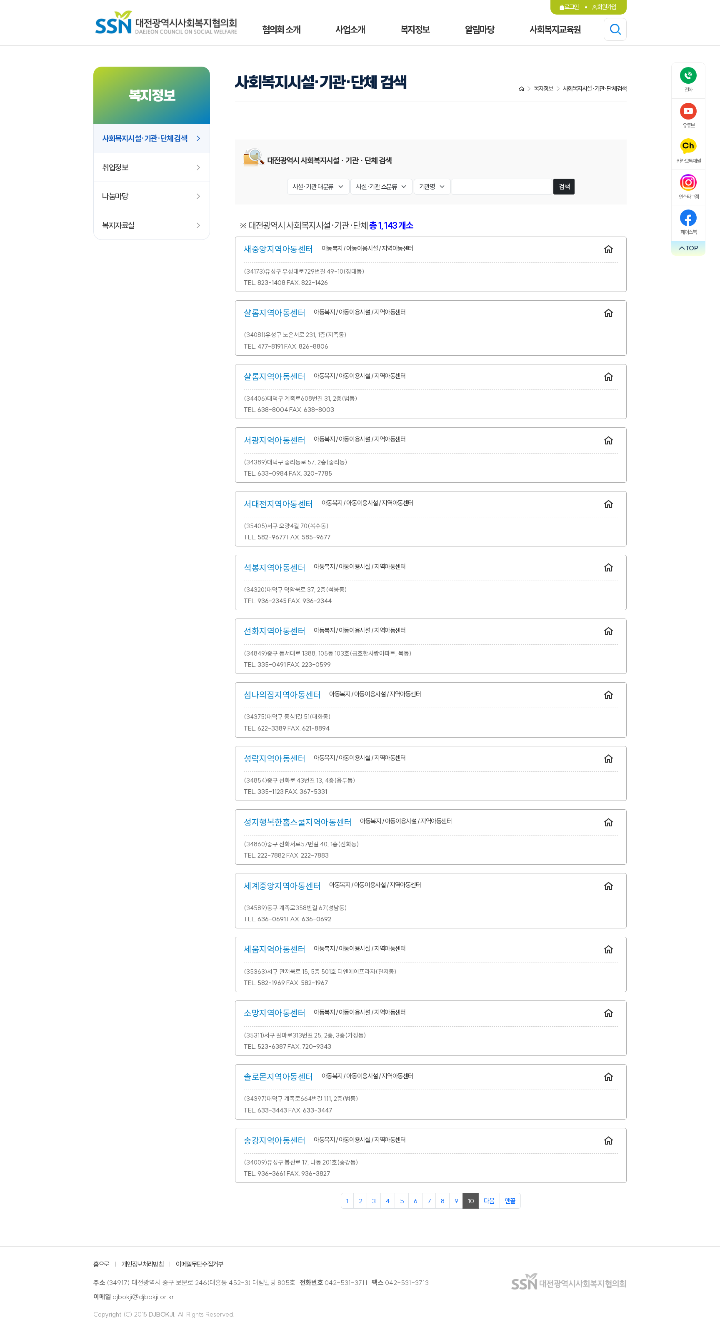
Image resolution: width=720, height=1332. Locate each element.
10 (470, 1201)
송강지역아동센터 (274, 1140)
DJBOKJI (161, 1314)
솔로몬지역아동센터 (278, 1076)
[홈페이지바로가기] (608, 250)
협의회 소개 (281, 29)
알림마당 (479, 29)
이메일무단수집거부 (199, 1264)
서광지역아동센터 (274, 440)
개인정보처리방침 (142, 1264)
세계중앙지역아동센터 (282, 886)
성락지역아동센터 (274, 758)
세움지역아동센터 (274, 949)
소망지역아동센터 (274, 1013)
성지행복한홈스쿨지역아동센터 (298, 822)
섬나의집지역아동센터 (282, 694)
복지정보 (415, 29)
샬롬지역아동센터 (274, 312)
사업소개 (350, 29)
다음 (489, 1201)
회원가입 (606, 7)
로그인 (571, 7)
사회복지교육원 (555, 29)
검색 (564, 186)
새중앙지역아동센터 (278, 249)
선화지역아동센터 (274, 631)
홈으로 (101, 1264)
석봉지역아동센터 (274, 567)
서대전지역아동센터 (278, 504)
